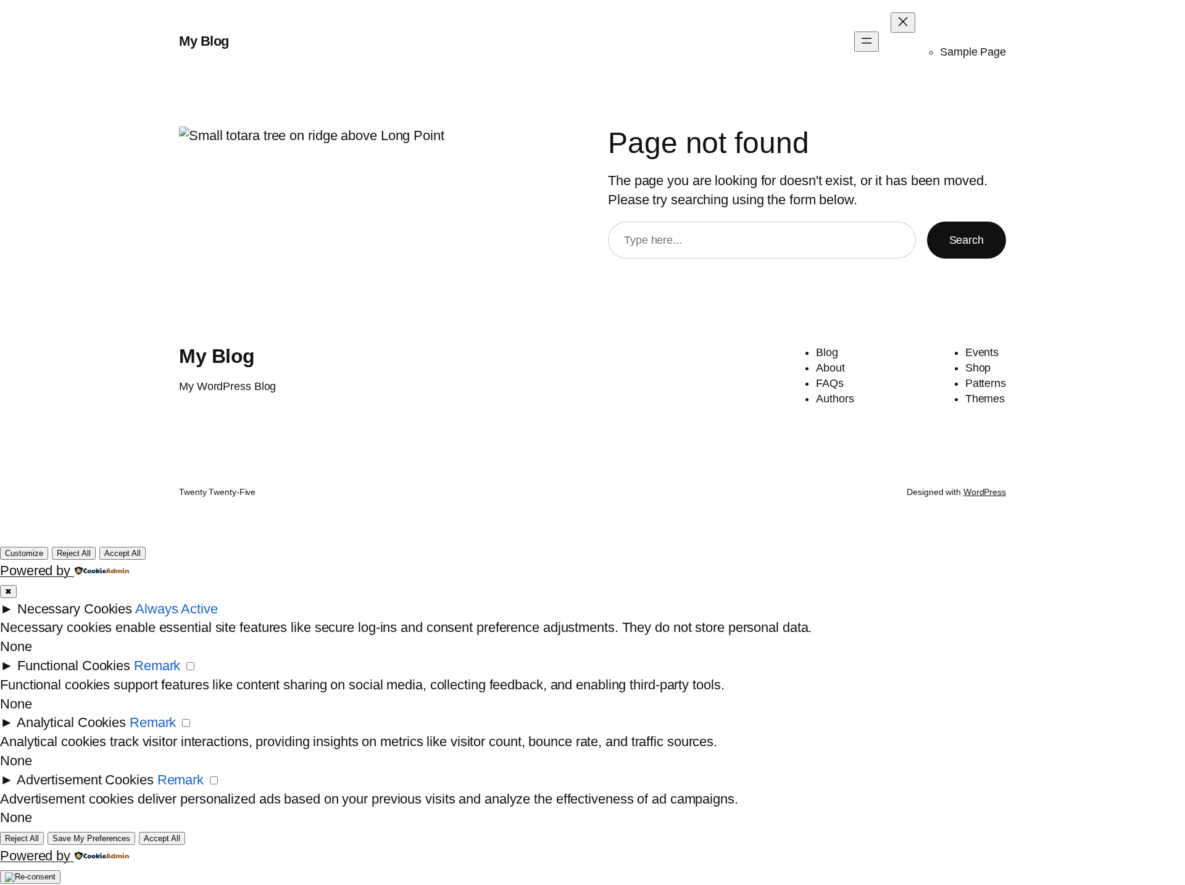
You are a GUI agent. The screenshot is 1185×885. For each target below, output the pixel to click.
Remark (157, 665)
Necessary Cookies (74, 609)
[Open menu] (866, 41)
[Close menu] (903, 22)
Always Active (176, 609)
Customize (24, 553)
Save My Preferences (91, 838)
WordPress (984, 492)
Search (966, 240)
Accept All (122, 553)
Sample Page (973, 52)
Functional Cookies (73, 665)
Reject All (74, 553)
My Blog (204, 41)
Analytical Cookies (71, 722)
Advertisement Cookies (85, 779)
